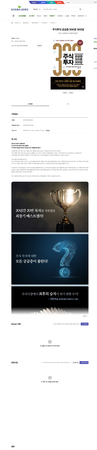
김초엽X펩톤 (22, 16)
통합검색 (35, 9)
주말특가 (52, 16)
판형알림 (48, 130)
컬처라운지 (81, 16)
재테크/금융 (35, 23)
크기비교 (71, 92)
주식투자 (52, 23)
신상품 (67, 16)
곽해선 (13, 38)
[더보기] (86, 16)
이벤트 (45, 16)
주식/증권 (43, 23)
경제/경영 (25, 23)
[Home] (12, 23)
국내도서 (17, 23)
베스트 (39, 16)
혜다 (12, 41)
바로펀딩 (60, 16)
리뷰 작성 (85, 324)
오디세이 (31, 16)
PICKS (73, 16)
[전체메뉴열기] (13, 16)
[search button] (80, 9)
